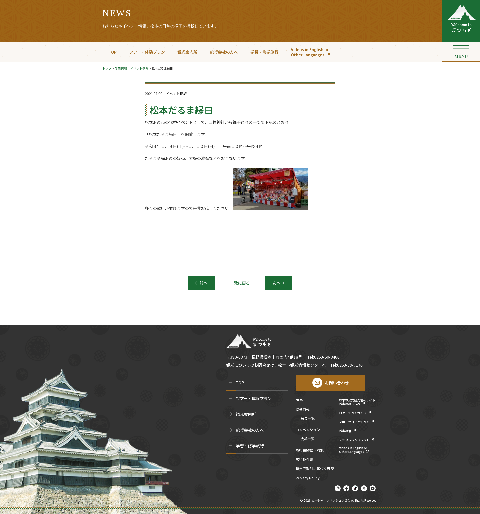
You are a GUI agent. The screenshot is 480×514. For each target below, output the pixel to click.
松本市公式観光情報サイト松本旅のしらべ (357, 402)
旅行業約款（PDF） (311, 450)
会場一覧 (308, 438)
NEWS (301, 400)
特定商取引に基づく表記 (315, 469)
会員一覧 (308, 418)
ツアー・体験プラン (147, 52)
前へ (204, 283)
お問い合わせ (337, 383)
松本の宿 (345, 431)
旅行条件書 (304, 460)
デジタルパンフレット (354, 440)
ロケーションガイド (352, 413)
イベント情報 (176, 94)
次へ (276, 283)
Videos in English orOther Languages (309, 52)
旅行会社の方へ (224, 52)
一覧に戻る (240, 283)
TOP (113, 52)
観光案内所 (188, 52)
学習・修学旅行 (264, 52)
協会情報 (303, 410)
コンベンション (308, 430)
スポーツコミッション (354, 422)
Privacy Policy (308, 478)
